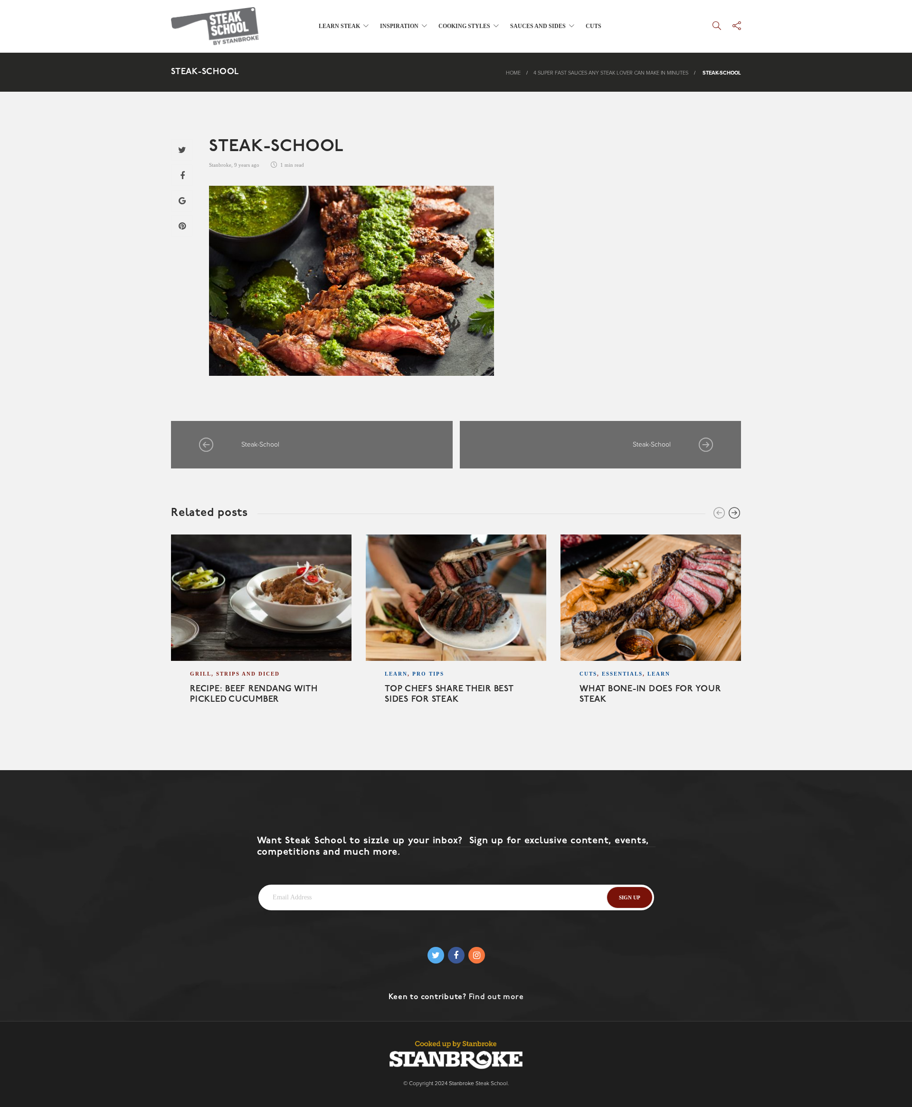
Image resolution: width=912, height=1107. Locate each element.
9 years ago (246, 165)
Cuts (593, 26)
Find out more (496, 997)
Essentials (622, 674)
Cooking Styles (464, 26)
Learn (396, 674)
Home (513, 73)
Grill (200, 674)
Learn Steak (339, 26)
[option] (261, 631)
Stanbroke (220, 165)
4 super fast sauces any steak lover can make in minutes (610, 73)
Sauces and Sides (538, 26)
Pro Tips (428, 674)
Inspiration (399, 26)
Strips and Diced (248, 674)
